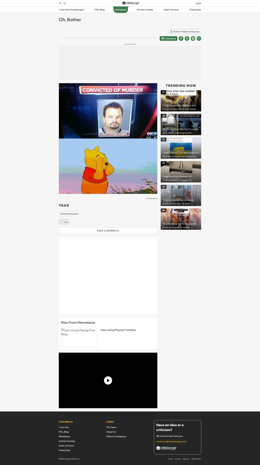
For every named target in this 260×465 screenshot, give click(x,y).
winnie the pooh (69, 213)
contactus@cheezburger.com (171, 441)
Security (186, 459)
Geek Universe (66, 445)
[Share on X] (187, 38)
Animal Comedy (67, 441)
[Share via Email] (199, 38)
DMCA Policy (196, 459)
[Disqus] (108, 277)
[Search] (64, 3)
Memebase (153, 198)
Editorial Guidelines (116, 436)
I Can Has (64, 427)
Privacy (178, 459)
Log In (198, 3)
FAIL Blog (64, 431)
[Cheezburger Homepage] (131, 3)
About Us (111, 431)
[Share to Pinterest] (193, 38)
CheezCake (64, 450)
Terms (170, 459)
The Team (111, 427)
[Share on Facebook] (181, 38)
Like (66, 221)
